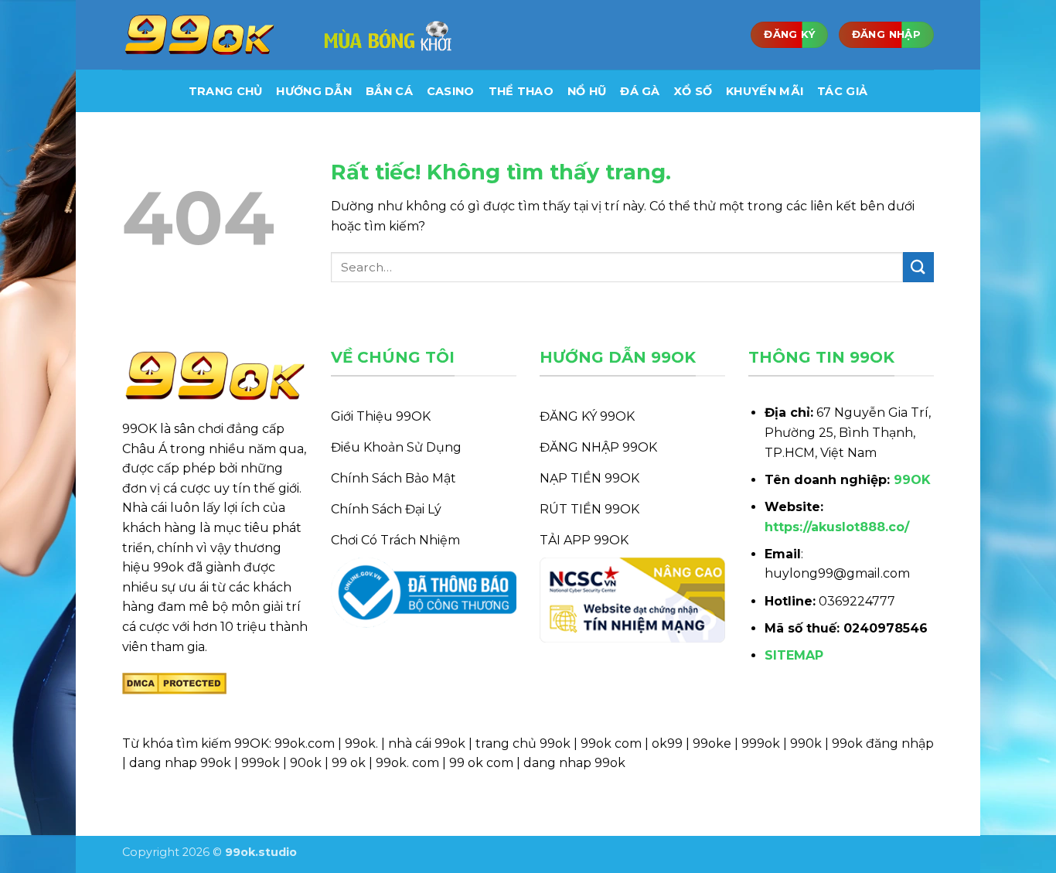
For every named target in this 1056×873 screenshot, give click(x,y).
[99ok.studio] (199, 35)
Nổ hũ (586, 91)
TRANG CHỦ (226, 91)
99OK (912, 479)
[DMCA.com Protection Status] (174, 682)
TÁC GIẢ (842, 91)
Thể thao (521, 91)
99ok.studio (261, 852)
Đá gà (639, 91)
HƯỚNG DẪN (314, 91)
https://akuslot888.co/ (837, 527)
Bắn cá (389, 91)
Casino (451, 91)
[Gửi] (918, 267)
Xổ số (693, 91)
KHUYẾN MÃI (764, 91)
